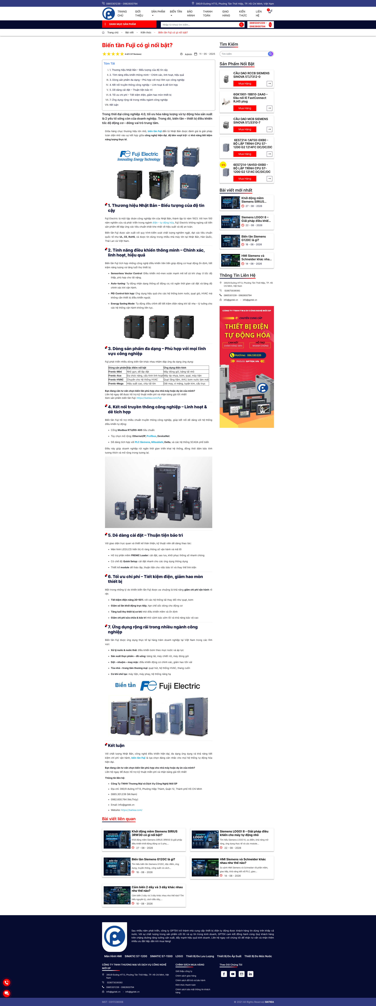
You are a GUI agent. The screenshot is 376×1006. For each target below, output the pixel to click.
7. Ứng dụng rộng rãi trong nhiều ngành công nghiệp (139, 99)
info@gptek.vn (231, 300)
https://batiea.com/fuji (149, 397)
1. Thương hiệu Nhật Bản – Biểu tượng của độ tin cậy (139, 69)
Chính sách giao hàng (186, 975)
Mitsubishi (157, 442)
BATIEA (269, 1001)
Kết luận (114, 104)
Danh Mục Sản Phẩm (122, 24)
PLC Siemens (142, 442)
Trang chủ (122, 13)
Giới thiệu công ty (184, 971)
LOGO (179, 956)
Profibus (151, 436)
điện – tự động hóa (163, 222)
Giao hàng (226, 13)
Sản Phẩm (158, 11)
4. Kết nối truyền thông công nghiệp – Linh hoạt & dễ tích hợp (144, 84)
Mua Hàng (245, 83)
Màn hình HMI (113, 956)
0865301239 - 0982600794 (121, 3)
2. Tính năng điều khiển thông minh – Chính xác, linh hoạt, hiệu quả (147, 74)
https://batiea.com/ (131, 810)
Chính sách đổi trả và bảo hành (190, 980)
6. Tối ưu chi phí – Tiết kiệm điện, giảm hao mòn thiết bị (140, 94)
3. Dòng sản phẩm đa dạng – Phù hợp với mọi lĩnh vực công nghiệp (147, 79)
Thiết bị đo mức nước (258, 956)
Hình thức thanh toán (186, 985)
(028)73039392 (232, 290)
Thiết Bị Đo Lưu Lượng (200, 956)
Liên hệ (259, 13)
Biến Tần (176, 11)
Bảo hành (191, 13)
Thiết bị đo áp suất (229, 956)
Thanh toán (207, 13)
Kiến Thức (243, 13)
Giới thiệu (139, 13)
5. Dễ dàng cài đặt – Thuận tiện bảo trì (131, 89)
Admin (188, 54)
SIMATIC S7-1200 (136, 956)
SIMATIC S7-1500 (161, 956)
